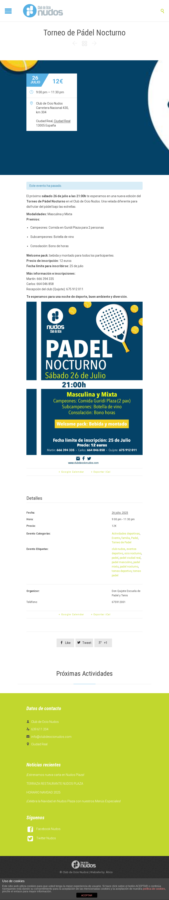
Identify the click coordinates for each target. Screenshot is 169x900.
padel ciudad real (130, 557)
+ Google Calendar (71, 471)
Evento (116, 538)
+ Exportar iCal (100, 471)
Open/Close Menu (8, 11)
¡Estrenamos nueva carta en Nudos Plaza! (55, 775)
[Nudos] (42, 11)
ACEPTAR (86, 895)
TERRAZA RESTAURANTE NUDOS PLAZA (54, 783)
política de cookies (154, 888)
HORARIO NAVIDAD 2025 (43, 792)
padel (115, 557)
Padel (134, 538)
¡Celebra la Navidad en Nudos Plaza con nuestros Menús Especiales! (73, 801)
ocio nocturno (132, 553)
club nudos (118, 549)
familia (125, 538)
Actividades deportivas (126, 533)
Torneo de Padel (121, 542)
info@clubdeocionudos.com (49, 736)
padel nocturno (129, 566)
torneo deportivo (122, 571)
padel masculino (122, 562)
